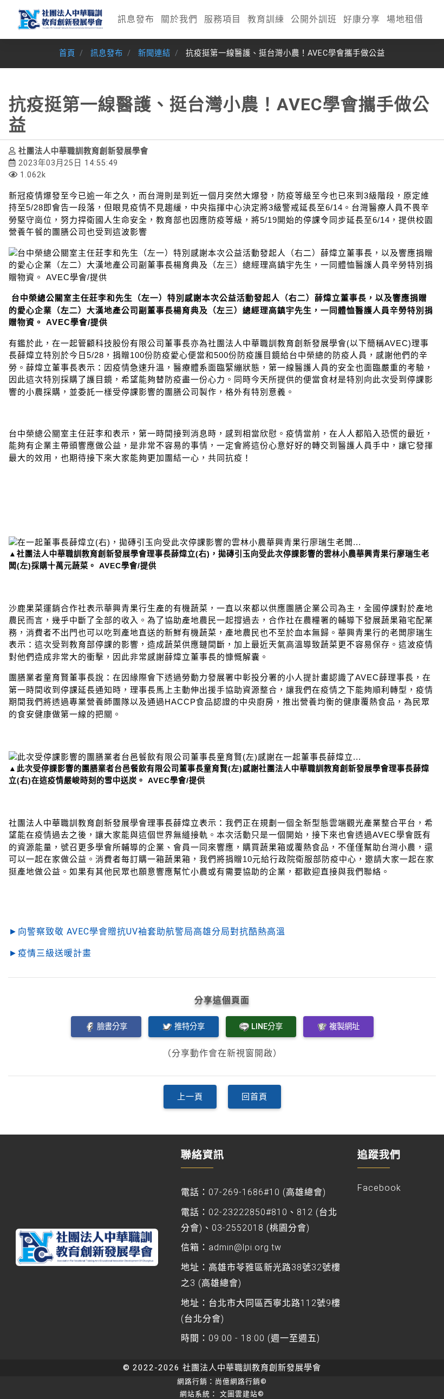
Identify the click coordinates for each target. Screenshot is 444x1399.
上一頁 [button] (190, 1097)
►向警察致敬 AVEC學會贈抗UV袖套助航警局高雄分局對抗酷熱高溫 (147, 931)
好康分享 (361, 19)
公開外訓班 (314, 19)
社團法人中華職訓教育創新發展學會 (251, 1368)
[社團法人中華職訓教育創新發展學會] (61, 19)
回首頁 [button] (254, 1097)
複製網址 (344, 1026)
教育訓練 (265, 19)
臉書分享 (112, 1026)
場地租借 (405, 19)
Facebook (379, 1188)
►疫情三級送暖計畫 (50, 953)
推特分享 (189, 1026)
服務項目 (222, 19)
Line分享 (267, 1026)
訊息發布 (135, 19)
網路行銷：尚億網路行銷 (222, 1381)
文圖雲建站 (242, 1394)
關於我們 (179, 19)
